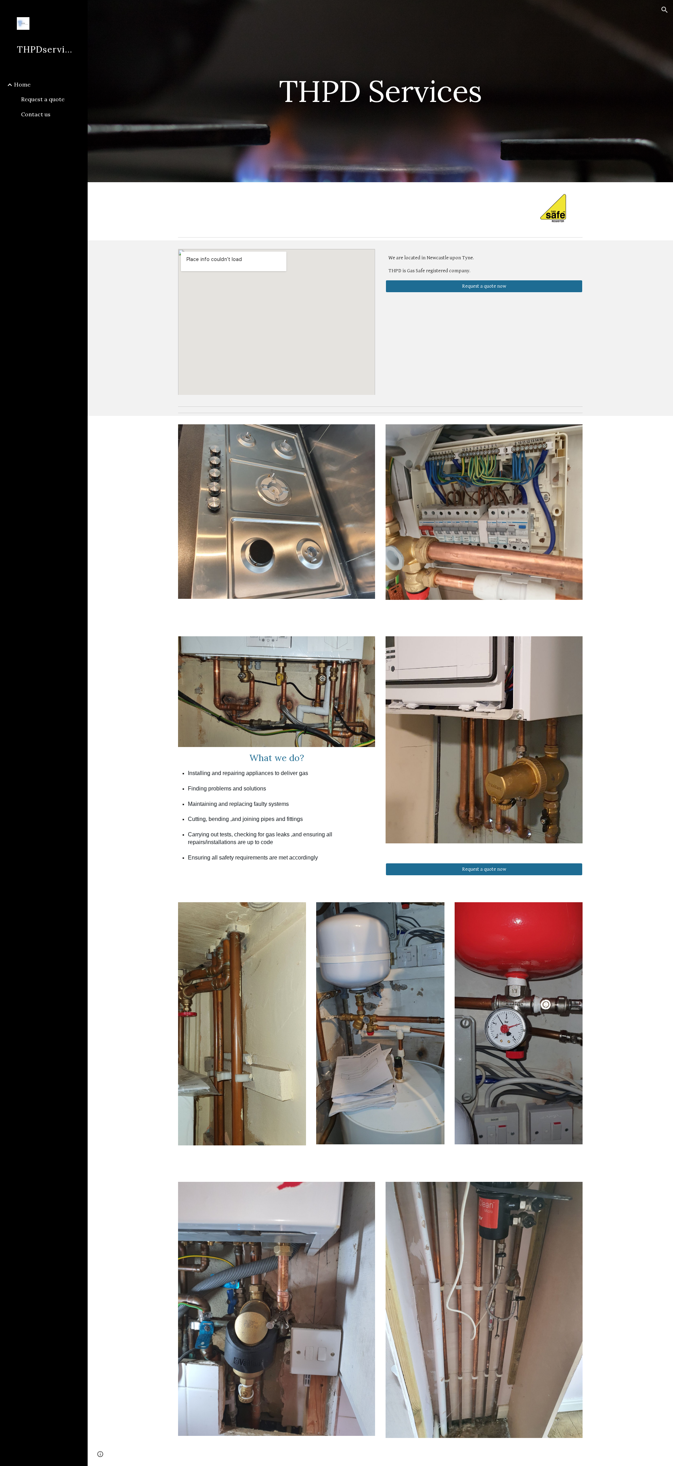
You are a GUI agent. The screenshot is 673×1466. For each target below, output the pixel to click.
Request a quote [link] (42, 99)
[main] (380, 91)
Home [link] (22, 84)
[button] (664, 9)
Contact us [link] (35, 114)
